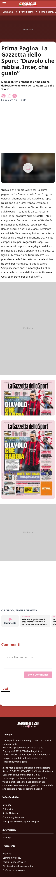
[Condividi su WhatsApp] (3, 96)
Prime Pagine (26, 11)
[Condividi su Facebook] (9, 96)
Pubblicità (7, 809)
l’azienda (7, 804)
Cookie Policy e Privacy (14, 861)
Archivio (6, 853)
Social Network (10, 813)
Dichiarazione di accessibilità (17, 866)
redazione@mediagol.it (14, 761)
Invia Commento (38, 674)
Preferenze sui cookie (13, 870)
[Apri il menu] (4, 4)
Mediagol (8, 11)
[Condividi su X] (14, 96)
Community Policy (11, 857)
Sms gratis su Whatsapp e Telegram (21, 821)
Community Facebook (13, 817)
